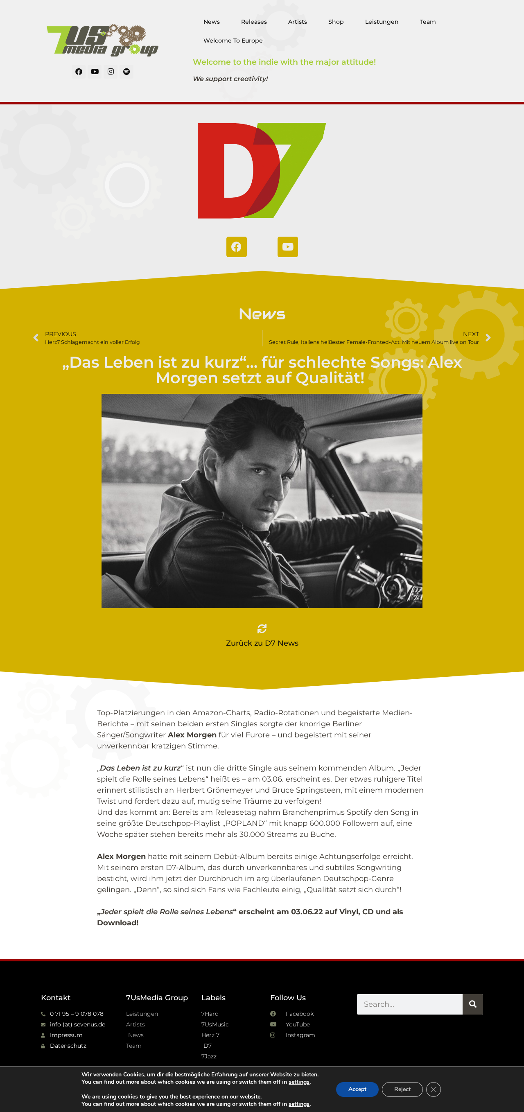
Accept (357, 1089)
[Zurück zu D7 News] (262, 628)
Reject (402, 1089)
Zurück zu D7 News (262, 643)
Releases (254, 21)
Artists (297, 21)
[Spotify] (126, 72)
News (211, 21)
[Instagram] (110, 72)
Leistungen (382, 21)
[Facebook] (79, 72)
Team (428, 21)
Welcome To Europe (233, 40)
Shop (336, 21)
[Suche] (473, 1004)
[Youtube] (95, 72)
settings (299, 1082)
